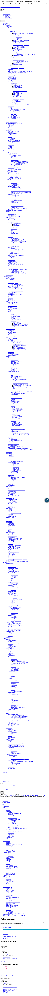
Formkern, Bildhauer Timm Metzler (20, 384)
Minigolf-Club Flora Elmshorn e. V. (20, 350)
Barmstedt (13, 400)
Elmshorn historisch (10, 570)
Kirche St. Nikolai (14, 378)
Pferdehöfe (13, 318)
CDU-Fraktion (16, 92)
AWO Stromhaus (14, 290)
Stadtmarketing (11, 765)
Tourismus (8, 356)
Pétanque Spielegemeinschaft (19, 347)
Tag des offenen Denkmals (13, 495)
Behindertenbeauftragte (15, 66)
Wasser (7, 713)
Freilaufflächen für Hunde (16, 319)
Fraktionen (13, 89)
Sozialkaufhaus (16, 226)
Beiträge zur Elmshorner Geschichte (18, 477)
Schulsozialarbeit (14, 165)
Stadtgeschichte (14, 579)
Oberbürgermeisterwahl (15, 111)
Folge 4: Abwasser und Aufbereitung (18, 718)
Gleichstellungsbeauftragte (18, 60)
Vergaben (10, 129)
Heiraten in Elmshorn (15, 184)
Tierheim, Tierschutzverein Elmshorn (20, 324)
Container (13, 702)
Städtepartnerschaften (10, 631)
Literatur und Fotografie (13, 526)
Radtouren (13, 686)
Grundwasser (11, 721)
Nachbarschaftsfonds (12, 267)
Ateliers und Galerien (15, 463)
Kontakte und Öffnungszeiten (14, 141)
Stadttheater (10, 506)
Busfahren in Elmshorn (15, 358)
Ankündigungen (11, 124)
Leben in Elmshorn (9, 592)
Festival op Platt (11, 554)
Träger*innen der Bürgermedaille (15, 629)
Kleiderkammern (16, 224)
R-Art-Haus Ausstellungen (16, 470)
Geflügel (12, 314)
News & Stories (14, 756)
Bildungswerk (13, 156)
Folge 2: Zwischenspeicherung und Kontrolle (20, 716)
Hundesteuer (18, 39)
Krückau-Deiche (11, 303)
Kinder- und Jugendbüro (13, 292)
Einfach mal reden (12, 256)
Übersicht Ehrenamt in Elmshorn (14, 178)
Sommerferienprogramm (13, 296)
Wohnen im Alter (14, 233)
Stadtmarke (8, 637)
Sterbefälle (13, 602)
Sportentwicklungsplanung (13, 354)
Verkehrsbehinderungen (13, 711)
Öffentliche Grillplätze (12, 308)
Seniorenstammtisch (15, 238)
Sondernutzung (11, 699)
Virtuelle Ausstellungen (15, 472)
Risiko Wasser (11, 722)
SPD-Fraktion (16, 95)
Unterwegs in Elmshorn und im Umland (19, 249)
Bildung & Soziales (7, 150)
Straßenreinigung (11, 710)
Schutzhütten (10, 333)
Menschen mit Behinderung (13, 186)
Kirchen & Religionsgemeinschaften (15, 607)
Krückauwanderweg (12, 332)
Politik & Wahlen (9, 80)
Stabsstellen (13, 56)
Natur (7, 301)
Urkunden (13, 600)
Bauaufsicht (10, 729)
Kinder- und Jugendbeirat (18, 99)
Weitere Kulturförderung (16, 513)
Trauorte (15, 598)
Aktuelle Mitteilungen (10, 563)
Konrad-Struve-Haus (12, 502)
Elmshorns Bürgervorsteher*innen (15, 625)
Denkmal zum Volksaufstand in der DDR (16, 490)
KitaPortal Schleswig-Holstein (14, 140)
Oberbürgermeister (12, 27)
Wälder (9, 654)
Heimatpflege (11, 524)
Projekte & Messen (12, 760)
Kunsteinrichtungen (12, 462)
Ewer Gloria (13, 403)
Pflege (12, 230)
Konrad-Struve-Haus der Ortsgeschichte (19, 379)
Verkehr (7, 672)
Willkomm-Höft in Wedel (16, 431)
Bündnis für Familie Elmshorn (17, 181)
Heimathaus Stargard (12, 499)
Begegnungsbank (14, 245)
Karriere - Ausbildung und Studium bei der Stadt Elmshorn (20, 71)
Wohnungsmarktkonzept (16, 621)
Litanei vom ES (14, 392)
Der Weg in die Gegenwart (13, 571)
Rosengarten (10, 309)
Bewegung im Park (12, 355)
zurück (2, 960)
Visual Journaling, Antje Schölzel (20, 387)
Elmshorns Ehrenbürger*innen (14, 628)
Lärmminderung (11, 671)
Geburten (12, 601)
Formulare (10, 135)
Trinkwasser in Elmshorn (13, 714)
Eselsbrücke (13, 683)
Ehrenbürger (13, 573)
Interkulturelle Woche (15, 195)
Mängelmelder (11, 142)
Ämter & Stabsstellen (12, 31)
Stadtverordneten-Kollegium (16, 85)
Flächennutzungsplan (15, 733)
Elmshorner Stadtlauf (12, 338)
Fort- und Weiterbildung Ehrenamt (15, 177)
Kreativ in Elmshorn (15, 380)
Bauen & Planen (9, 728)
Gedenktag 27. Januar (12, 536)
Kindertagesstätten (12, 212)
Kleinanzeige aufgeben (12, 519)
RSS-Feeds (10, 146)
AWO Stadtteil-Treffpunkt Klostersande (19, 239)
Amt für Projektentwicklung (19, 42)
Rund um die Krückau (12, 306)
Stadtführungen (11, 436)
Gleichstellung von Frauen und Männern (14, 210)
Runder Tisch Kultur (12, 516)
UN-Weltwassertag (12, 723)
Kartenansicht (16, 467)
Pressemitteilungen (12, 75)
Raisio (9, 632)
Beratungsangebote (12, 261)
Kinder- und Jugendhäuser (13, 287)
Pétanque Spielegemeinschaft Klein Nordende (22, 349)
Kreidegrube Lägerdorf (15, 415)
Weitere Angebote (11, 300)
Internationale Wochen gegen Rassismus (19, 208)
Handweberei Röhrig (17, 386)
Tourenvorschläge (11, 335)
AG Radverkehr (14, 680)
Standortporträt (11, 767)
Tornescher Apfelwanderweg (16, 424)
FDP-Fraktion (16, 94)
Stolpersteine (10, 494)
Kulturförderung (9, 508)
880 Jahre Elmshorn (12, 591)
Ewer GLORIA (14, 373)
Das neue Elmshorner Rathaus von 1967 (21, 473)
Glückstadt (13, 404)
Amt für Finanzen (16, 34)
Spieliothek (10, 298)
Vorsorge (12, 232)
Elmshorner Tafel (16, 225)
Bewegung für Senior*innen (16, 250)
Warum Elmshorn (11, 768)
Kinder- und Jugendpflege (16, 284)
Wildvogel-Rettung (17, 326)
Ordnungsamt (16, 52)
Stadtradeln (13, 688)
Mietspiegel (13, 619)
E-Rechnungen (19, 35)
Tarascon (10, 634)
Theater (9, 531)
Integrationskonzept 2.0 (15, 196)
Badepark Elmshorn (17, 342)
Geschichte (13, 119)
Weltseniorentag (11, 257)
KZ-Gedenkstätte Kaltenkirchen (17, 418)
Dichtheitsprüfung (11, 641)
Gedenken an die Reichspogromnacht (15, 538)
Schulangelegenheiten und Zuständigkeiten (19, 161)
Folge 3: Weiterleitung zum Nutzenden (18, 717)
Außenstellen (13, 501)
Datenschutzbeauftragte (18, 57)
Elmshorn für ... (9, 179)
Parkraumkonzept (14, 698)
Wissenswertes (14, 207)
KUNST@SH (16, 468)
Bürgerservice (8, 130)
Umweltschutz (8, 656)
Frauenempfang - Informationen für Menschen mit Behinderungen (24, 449)
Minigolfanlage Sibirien (18, 344)
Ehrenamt (13, 248)
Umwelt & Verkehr (7, 638)
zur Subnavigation (6, 17)
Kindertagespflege (12, 214)
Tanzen (9, 530)
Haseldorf (13, 407)
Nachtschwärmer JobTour (16, 763)
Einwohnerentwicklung (13, 568)
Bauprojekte (8, 738)
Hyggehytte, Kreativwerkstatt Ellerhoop (21, 433)
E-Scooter (10, 678)
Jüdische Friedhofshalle (15, 377)
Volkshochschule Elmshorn (18, 390)
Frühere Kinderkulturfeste (16, 542)
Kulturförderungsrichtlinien (13, 511)
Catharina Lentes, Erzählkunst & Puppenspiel (22, 391)
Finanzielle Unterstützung (16, 198)
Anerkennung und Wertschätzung (15, 173)
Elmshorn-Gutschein (15, 362)
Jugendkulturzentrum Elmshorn (17, 291)
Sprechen (10, 529)
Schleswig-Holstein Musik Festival (15, 547)
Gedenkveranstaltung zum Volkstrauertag (16, 539)
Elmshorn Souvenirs (15, 363)
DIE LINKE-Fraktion (17, 93)
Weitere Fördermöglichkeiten (19, 663)
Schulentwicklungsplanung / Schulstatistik (19, 162)
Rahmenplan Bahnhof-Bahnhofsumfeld (16, 745)
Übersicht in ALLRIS (17, 96)
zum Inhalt (5, 12)
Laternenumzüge (14, 705)
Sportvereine (10, 339)
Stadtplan (10, 148)
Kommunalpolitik (11, 81)
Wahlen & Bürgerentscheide (14, 110)
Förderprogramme (14, 660)
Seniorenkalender (11, 218)
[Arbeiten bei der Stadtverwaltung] (9, 795)
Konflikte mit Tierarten (15, 316)
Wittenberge (10, 636)
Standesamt (10, 594)
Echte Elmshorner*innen (13, 626)
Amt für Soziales (16, 43)
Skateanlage (10, 295)
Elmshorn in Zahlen (12, 567)
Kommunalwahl (14, 112)
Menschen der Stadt (10, 622)
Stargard (10, 633)
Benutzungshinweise (15, 588)
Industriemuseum (11, 500)
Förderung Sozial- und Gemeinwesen (15, 264)
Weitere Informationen (17, 599)
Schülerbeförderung (15, 160)
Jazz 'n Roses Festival (12, 556)
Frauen (12, 203)
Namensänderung (14, 605)
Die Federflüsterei (14, 402)
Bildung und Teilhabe (12, 262)
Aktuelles (10, 172)
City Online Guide (14, 360)
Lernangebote (11, 475)
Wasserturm (13, 395)
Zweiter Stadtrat (11, 30)
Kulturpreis (10, 515)
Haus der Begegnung (15, 270)
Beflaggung (10, 69)
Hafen (12, 375)
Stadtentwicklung (9, 741)
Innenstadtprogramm (10, 739)
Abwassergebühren (12, 640)
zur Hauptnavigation (7, 15)
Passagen (12, 367)
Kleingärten (10, 651)
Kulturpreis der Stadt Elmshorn (14, 545)
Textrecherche (13, 103)
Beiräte (12, 97)
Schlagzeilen (13, 577)
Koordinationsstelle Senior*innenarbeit (16, 255)
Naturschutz (10, 653)
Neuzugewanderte (12, 194)
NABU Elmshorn (16, 322)
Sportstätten (10, 340)
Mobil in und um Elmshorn (13, 253)
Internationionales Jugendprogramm (15, 280)
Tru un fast (13, 460)
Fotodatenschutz (19, 58)
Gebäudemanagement (17, 49)
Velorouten (13, 690)
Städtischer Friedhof (12, 611)
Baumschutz (13, 667)
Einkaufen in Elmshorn (12, 357)
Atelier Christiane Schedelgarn (19, 381)
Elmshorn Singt (11, 553)
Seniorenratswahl (19, 101)
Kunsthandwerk (11, 525)
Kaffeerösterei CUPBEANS (16, 410)
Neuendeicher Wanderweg (16, 422)
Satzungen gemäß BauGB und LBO (18, 109)
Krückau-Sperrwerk (15, 417)
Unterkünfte (10, 441)
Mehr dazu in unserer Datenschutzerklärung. (10, 7)
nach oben (3, 961)
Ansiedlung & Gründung (13, 757)
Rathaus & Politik (6, 24)
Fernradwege (10, 331)
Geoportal (10, 137)
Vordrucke (10, 647)
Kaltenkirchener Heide (15, 411)
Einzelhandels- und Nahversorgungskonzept (20, 759)
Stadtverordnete (16, 86)
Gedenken (10, 455)
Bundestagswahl (14, 115)
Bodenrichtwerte (14, 618)
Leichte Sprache (14, 120)
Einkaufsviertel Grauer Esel (16, 361)
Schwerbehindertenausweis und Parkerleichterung (21, 192)
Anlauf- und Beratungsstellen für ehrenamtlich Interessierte (20, 175)
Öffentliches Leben (14, 575)
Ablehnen (2, 9)
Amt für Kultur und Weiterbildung (20, 41)
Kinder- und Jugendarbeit (13, 283)
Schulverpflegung (14, 166)
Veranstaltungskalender (12, 445)
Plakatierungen (14, 706)
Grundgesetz (13, 118)
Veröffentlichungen (12, 78)
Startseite (5, 799)
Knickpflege (10, 652)
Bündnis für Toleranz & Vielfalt (17, 206)
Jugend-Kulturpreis (12, 510)
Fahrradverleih (11, 330)
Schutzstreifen (13, 687)
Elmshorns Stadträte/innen (13, 624)
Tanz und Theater (11, 485)
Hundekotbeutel (14, 315)
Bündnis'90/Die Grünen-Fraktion (20, 91)
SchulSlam (13, 480)
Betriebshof (15, 48)
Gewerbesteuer (19, 37)
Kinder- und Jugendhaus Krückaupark (18, 288)
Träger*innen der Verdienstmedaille (15, 630)
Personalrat (15, 63)
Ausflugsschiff (14, 764)
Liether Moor (13, 421)
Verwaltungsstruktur (12, 79)
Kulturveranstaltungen (10, 532)
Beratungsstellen (14, 234)
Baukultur (10, 509)
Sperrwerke (10, 334)
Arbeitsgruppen (14, 102)
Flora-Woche (10, 555)
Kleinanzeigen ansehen (12, 518)
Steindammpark (11, 311)
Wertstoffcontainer (14, 708)
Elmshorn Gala (11, 533)
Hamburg (13, 406)
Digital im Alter (11, 235)
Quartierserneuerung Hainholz (14, 744)
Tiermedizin (13, 317)
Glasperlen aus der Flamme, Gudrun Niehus (22, 385)
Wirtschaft (13, 578)
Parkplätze (13, 365)
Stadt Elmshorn (8, 975)
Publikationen (13, 479)
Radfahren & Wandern (10, 329)
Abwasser (8, 639)
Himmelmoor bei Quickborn (16, 408)
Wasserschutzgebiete (15, 670)
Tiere (9, 312)
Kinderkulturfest (11, 541)
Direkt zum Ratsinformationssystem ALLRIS (20, 104)
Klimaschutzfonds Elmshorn (19, 661)
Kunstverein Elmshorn (15, 469)
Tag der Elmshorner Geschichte (17, 459)
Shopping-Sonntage (15, 369)
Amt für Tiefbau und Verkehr (19, 47)
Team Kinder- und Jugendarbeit (17, 285)
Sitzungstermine (14, 83)
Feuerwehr (10, 606)
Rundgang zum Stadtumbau (16, 440)
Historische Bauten (12, 491)
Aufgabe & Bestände (15, 587)
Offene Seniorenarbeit (12, 268)
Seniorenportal (8, 217)
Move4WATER (11, 725)
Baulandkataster (14, 617)
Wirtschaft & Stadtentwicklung (9, 726)
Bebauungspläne (14, 732)
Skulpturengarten (14, 394)
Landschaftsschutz (14, 669)
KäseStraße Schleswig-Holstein (17, 409)
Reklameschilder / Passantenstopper (18, 707)
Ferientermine (13, 158)
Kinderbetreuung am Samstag (14, 216)
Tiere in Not (13, 321)
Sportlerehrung (11, 353)
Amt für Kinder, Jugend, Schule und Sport (21, 40)
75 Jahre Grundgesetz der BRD (14, 117)
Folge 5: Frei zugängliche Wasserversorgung (20, 720)
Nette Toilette (13, 364)
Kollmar (12, 413)
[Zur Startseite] (31, 795)
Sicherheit (13, 231)
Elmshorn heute (9, 564)
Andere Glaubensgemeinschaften (17, 610)
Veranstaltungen (19, 62)
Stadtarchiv (10, 503)
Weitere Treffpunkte (15, 246)
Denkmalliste (10, 488)
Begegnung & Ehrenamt (16, 204)
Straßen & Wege (11, 709)
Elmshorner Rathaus (15, 580)
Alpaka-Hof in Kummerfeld (16, 398)
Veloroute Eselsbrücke (17, 691)
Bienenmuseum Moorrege (16, 401)
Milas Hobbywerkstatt (17, 388)
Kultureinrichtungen (10, 498)
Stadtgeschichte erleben (13, 582)
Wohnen (12, 201)
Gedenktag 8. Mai (11, 537)
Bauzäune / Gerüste (15, 703)
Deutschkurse (13, 199)
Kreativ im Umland (15, 432)
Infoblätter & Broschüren (13, 134)
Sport (7, 337)
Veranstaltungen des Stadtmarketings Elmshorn (17, 559)
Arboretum (13, 399)
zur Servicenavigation (7, 18)
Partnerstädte (13, 576)
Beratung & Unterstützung (13, 222)
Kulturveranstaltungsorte (11, 560)
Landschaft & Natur (10, 648)
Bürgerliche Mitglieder (17, 87)
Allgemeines (13, 616)
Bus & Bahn (10, 674)
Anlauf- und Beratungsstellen (17, 189)
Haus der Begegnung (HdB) (16, 242)
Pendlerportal (11, 145)
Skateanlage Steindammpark (19, 348)
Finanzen (10, 107)
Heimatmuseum (14, 457)
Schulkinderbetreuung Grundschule (18, 163)
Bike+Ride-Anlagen (15, 682)
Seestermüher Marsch (15, 423)
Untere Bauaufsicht (20, 46)
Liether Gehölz (11, 307)
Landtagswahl (13, 114)
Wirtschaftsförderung (17, 64)
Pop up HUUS (14, 368)
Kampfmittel (10, 734)
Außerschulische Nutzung (16, 155)
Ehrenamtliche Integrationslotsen (17, 68)
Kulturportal (5, 450)
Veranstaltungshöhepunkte (13, 444)
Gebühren (15, 596)
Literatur (10, 476)
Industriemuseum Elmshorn (16, 376)
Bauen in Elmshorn (12, 593)
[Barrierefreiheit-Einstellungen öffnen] (47, 500)
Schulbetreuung (11, 215)
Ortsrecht (10, 108)
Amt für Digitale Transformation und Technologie (23, 33)
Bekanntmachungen (12, 126)
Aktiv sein (10, 247)
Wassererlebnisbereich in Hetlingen (18, 429)
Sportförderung (11, 352)
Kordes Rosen (13, 414)
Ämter (12, 32)
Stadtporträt (5, 562)
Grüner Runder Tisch (15, 668)
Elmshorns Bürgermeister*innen (14, 623)
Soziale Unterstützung (10, 258)
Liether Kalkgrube (14, 419)
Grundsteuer (18, 38)
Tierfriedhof (13, 327)
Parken (9, 693)
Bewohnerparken (14, 694)
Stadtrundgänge (11, 438)
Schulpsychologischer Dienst (16, 164)
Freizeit (7, 277)
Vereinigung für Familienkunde (17, 461)
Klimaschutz (10, 657)
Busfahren (13, 676)
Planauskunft (10, 644)
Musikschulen (11, 484)
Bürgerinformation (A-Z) (13, 133)
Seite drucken (3, 994)
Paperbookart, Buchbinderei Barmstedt (21, 434)
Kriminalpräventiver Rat (13, 73)
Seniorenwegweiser (12, 254)
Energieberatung (14, 659)
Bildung (7, 152)
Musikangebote (11, 483)
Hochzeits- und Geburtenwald (14, 649)
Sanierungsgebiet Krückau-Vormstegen (16, 746)
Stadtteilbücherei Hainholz (16, 169)
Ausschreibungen (11, 125)
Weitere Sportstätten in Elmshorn (17, 341)
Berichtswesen (11, 106)
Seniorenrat (15, 100)
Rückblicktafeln (14, 439)
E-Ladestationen (11, 677)
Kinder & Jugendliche (12, 185)
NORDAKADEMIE (12, 153)
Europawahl (13, 116)
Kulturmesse (10, 514)
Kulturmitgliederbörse (10, 517)
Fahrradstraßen (14, 684)
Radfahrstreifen (14, 685)
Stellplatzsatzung (11, 737)
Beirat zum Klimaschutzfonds (22, 662)
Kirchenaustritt (14, 603)
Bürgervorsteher (14, 84)
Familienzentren (14, 183)
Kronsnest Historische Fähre (16, 416)
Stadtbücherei (11, 168)
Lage (9, 565)
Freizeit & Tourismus (7, 276)
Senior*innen (11, 209)
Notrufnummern (11, 143)
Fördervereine (11, 454)
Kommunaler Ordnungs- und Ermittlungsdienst (25, 54)
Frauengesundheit (9, 275)
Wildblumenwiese (11, 655)
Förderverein (13, 590)
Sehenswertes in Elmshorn (13, 371)
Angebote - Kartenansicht (16, 188)
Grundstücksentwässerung (13, 642)
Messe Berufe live (14, 762)
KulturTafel (15, 227)
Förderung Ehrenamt (12, 176)
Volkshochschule (11, 170)
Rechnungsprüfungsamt (18, 55)
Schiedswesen (11, 76)
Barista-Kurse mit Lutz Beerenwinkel (20, 383)
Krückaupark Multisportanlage (19, 345)
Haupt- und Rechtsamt (17, 50)
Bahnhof (12, 675)
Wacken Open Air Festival (16, 427)
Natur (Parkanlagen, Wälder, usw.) (18, 393)
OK (1, 10)
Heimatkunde (11, 456)
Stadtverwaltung (9, 26)
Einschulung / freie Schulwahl (17, 157)
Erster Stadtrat (11, 29)
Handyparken (13, 695)
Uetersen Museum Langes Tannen (17, 425)
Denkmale (10, 487)
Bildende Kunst (11, 523)
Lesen (12, 252)
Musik (9, 528)
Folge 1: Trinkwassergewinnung (17, 715)
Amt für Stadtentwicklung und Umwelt (21, 45)
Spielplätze (10, 299)
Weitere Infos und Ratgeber (16, 193)
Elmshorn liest (13, 478)
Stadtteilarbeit (8, 265)
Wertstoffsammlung (15, 664)
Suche (2, 794)
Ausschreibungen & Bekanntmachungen (14, 123)
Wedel (12, 430)
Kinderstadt (10, 293)
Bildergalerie (15, 465)
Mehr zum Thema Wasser (13, 724)
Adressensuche (11, 132)
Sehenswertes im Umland (13, 396)
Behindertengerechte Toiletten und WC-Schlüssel (21, 191)
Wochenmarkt (13, 370)
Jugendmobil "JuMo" (12, 281)
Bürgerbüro (18, 53)
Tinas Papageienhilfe (17, 323)
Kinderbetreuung (9, 211)
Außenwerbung (14, 701)
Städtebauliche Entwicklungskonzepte (15, 743)
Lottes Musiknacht (12, 557)
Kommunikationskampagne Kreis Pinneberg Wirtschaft (22, 761)
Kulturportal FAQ (9, 521)
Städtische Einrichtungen (13, 77)
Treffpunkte (10, 237)
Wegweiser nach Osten (12, 496)
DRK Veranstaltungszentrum (16, 240)
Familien (10, 180)
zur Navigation (6, 16)
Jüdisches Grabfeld (14, 613)
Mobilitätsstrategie (12, 692)
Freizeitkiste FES (11, 279)
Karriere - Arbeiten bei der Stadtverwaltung (17, 72)
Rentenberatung (14, 229)
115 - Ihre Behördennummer (14, 131)
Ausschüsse (13, 88)
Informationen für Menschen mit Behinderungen (18, 448)
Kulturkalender (9, 452)
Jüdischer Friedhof (12, 492)
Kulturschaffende (9, 522)
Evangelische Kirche (15, 608)
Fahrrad (9, 679)
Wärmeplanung (11, 747)
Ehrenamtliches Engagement (11, 171)
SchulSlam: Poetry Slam (13, 548)
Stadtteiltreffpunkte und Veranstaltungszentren (17, 269)
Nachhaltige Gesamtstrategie (11, 122)
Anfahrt (12, 586)
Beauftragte (10, 65)
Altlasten (10, 736)
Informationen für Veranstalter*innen (15, 446)
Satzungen (10, 147)
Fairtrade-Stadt (11, 569)
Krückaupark (10, 304)
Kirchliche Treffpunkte (15, 244)
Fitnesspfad (15, 346)
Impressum (13, 138)
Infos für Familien (14, 202)
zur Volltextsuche (6, 14)
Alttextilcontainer (14, 700)
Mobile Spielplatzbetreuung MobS (15, 294)
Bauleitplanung (11, 731)
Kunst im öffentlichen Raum (16, 464)
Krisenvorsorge (11, 139)
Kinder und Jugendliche (10, 278)
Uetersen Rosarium (14, 426)
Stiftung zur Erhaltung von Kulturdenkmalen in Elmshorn (17, 561)
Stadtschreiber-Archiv (12, 572)
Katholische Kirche (15, 609)
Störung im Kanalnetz (12, 646)
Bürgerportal (5, 23)
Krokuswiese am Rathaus (13, 302)
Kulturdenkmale (9, 486)
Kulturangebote (9, 453)
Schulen (9, 154)
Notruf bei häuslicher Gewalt (21, 61)
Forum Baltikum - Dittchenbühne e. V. (18, 241)
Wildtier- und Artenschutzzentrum (20, 325)
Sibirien (9, 310)
